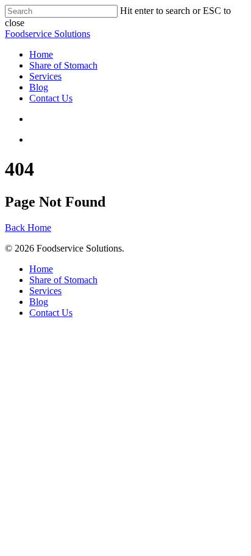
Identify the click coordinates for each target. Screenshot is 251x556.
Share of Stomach (63, 65)
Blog (38, 87)
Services (45, 76)
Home (41, 54)
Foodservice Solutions (47, 34)
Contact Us (50, 98)
